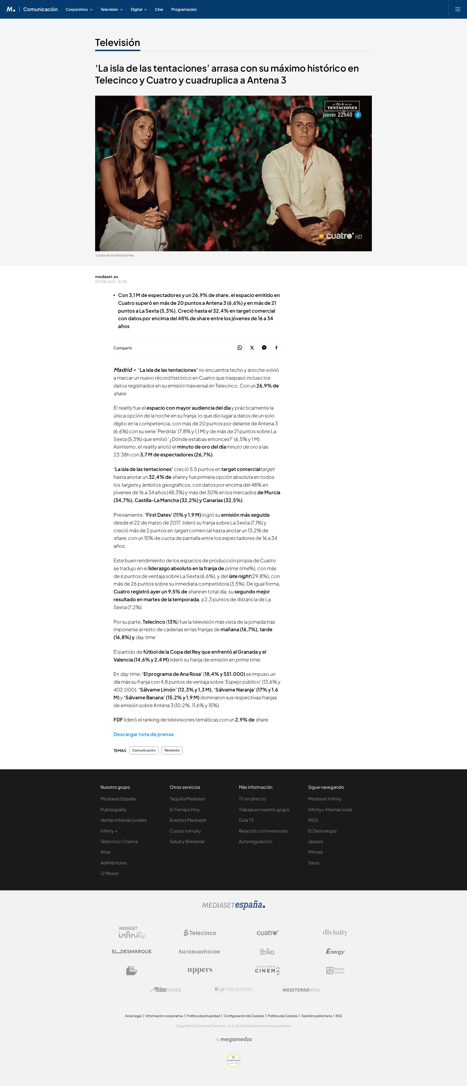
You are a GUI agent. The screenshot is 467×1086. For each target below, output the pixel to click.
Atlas (106, 852)
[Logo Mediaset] (233, 908)
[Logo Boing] (267, 951)
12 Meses (110, 873)
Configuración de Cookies (244, 1016)
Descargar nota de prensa (144, 734)
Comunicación (40, 9)
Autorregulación (255, 841)
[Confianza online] (233, 1065)
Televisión (117, 42)
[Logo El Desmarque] (131, 951)
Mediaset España (118, 798)
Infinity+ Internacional (330, 809)
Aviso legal (133, 1016)
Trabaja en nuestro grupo (264, 809)
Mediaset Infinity (325, 798)
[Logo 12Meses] (335, 970)
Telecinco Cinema (119, 841)
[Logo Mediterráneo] (301, 989)
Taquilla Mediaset (187, 798)
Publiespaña (113, 809)
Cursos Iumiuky (185, 831)
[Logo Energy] (335, 951)
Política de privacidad (203, 1016)
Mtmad (315, 852)
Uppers (315, 841)
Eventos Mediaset (188, 820)
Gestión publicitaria (316, 1016)
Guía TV (246, 820)
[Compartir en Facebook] (276, 348)
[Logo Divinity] (335, 933)
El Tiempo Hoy (185, 809)
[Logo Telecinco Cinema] (267, 970)
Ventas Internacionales (124, 820)
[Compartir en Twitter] (252, 348)
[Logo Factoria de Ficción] (199, 951)
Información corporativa (164, 1016)
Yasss (313, 863)
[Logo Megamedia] (236, 1039)
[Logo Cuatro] (267, 933)
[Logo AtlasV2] (166, 989)
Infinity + (109, 831)
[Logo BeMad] (132, 970)
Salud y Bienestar (187, 841)
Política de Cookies (283, 1016)
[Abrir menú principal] (458, 9)
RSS (339, 1016)
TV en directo (252, 798)
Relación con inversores (263, 831)
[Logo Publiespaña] (233, 989)
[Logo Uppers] (200, 970)
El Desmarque (322, 831)
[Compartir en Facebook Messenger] (264, 348)
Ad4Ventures (114, 863)
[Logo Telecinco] (200, 933)
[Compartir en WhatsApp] (240, 348)
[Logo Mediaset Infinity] (132, 933)
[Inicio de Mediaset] (10, 9)
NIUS (313, 820)
